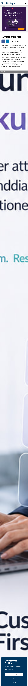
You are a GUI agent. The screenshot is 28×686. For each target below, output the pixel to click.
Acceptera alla (14, 674)
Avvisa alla (14, 682)
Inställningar (14, 678)
